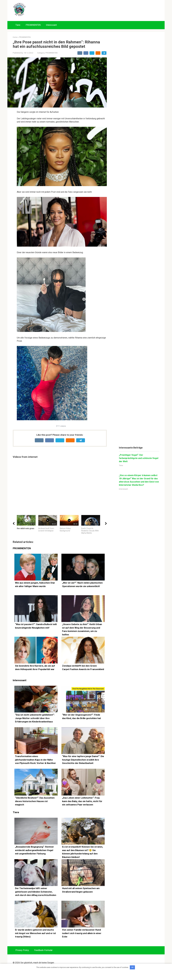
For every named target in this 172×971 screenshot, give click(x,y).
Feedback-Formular (43, 950)
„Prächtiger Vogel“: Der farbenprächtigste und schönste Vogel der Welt (138, 458)
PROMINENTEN (33, 25)
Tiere (17, 25)
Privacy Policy (22, 950)
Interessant (51, 25)
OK (132, 967)
